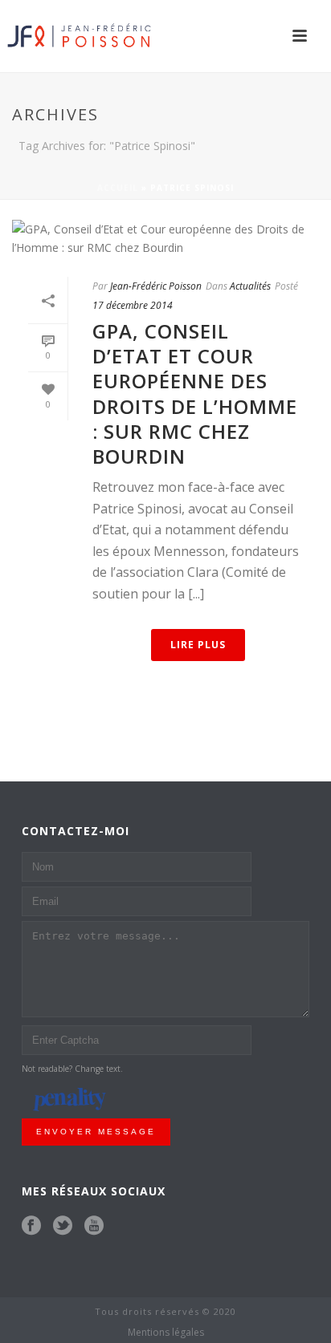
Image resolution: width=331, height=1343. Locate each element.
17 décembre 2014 (132, 305)
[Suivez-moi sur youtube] (94, 1225)
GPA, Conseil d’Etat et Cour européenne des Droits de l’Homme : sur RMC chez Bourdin (194, 393)
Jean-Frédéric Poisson (156, 286)
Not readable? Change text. (72, 1068)
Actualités (250, 286)
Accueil (117, 187)
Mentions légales (166, 1332)
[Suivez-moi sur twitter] (62, 1225)
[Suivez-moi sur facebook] (31, 1225)
